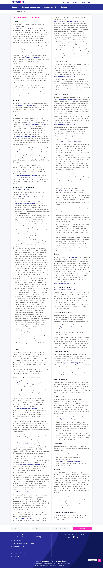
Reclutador (66, 2)
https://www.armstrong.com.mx (25, 28)
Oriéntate (38, 565)
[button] (89, 2)
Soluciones (15, 7)
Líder (84, 2)
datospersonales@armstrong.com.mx (66, 21)
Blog (56, 7)
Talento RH (76, 2)
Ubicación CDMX (18, 547)
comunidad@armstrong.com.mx (23, 543)
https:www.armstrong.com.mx (71, 257)
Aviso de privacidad (42, 561)
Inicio (12, 11)
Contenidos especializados (31, 7)
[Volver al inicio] (18, 2)
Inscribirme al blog (82, 528)
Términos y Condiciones (59, 561)
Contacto (64, 7)
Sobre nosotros (18, 550)
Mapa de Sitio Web (19, 553)
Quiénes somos (47, 7)
